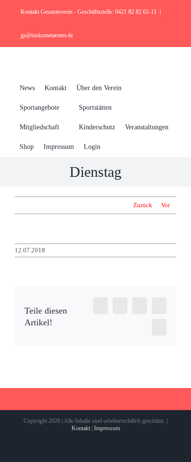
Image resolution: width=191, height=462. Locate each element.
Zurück (142, 205)
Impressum (107, 428)
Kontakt (81, 428)
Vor (165, 205)
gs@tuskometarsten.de (47, 35)
